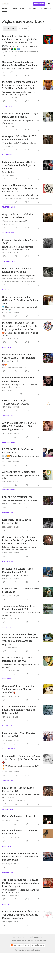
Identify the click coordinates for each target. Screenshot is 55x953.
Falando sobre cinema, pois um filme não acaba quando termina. (19, 548)
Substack (18, 950)
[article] (27, 46)
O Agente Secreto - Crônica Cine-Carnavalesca (17, 216)
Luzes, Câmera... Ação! (14, 400)
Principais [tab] (23, 28)
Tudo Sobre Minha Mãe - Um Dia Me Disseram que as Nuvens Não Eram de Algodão (20, 883)
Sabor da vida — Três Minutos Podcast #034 (19, 734)
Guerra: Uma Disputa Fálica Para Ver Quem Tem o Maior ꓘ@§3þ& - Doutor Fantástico (20, 914)
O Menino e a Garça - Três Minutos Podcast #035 (17, 659)
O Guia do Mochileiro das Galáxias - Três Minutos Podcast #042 (20, 300)
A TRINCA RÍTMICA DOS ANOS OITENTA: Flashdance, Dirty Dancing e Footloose (19, 426)
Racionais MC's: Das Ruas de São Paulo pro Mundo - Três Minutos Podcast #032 (20, 856)
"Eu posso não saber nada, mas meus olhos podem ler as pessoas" (19, 93)
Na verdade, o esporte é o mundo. (18, 68)
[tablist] (15, 28)
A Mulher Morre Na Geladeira (18, 471)
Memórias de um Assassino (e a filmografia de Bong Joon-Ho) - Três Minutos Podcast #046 (19, 85)
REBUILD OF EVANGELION (17, 497)
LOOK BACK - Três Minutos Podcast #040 (17, 451)
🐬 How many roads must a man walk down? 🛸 (19, 308)
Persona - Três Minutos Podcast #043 (20, 242)
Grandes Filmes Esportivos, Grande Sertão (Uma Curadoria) (20, 63)
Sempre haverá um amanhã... (15, 575)
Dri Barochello (22, 198)
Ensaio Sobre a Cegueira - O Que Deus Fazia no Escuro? (20, 115)
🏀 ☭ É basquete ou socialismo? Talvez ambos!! (20, 334)
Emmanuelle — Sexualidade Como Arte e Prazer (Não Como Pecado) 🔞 (21, 759)
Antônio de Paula (26, 278)
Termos (30, 940)
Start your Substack (21, 945)
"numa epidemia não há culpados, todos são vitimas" (20, 121)
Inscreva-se (39, 4)
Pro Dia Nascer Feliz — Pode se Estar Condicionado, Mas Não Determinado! (19, 709)
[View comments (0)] (15, 55)
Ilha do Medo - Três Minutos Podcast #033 (18, 789)
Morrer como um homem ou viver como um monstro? (21, 795)
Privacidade (21, 940)
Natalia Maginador (11, 281)
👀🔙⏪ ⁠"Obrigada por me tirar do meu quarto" (20, 457)
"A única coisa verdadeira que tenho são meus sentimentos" (20, 891)
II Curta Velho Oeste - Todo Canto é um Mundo (21, 832)
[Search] (50, 28)
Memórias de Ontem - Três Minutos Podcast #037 (17, 570)
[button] (5, 9)
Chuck (11, 52)
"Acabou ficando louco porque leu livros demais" (20, 665)
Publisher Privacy (35, 937)
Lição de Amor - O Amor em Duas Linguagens (21, 590)
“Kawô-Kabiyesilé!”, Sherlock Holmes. (19, 143)
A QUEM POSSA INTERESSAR (15, 403)
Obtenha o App (38, 945)
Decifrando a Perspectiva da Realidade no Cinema (18, 270)
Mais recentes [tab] (10, 28)
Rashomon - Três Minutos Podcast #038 (16, 521)
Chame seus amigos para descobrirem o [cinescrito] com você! (20, 385)
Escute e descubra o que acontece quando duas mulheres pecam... (17, 248)
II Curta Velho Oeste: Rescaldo (19, 816)
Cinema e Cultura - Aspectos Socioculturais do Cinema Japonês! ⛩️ (18, 689)
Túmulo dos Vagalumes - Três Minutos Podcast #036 (18, 607)
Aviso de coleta (40, 940)
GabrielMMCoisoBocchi (28, 52)
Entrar (49, 4)
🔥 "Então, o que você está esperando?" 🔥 (20, 767)
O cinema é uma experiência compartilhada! (18, 379)
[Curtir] (4, 55)
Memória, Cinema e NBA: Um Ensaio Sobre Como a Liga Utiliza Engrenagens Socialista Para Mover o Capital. (20, 326)
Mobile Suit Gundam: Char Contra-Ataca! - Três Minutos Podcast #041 (19, 357)
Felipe (35, 198)
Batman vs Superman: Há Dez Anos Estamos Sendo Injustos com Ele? (18, 165)
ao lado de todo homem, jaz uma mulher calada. (21, 476)
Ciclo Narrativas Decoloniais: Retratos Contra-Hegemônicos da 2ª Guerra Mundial (19, 540)
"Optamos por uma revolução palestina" (20, 195)
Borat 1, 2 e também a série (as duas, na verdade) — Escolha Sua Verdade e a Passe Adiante (20, 637)
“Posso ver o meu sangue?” (14, 221)
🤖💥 (4, 364)
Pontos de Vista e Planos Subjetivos (18, 275)
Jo (18, 98)
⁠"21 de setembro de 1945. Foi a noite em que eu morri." (21, 614)
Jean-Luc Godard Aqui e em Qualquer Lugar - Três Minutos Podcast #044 (19, 188)
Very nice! (6, 644)
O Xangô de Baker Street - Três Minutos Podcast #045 (19, 138)
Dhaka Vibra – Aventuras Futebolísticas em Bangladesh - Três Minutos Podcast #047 (19, 39)
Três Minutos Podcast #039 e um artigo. (20, 500)
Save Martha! (8, 172)
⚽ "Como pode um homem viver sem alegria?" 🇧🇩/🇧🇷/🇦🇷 (20, 47)
